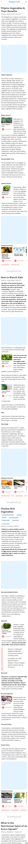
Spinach (19, 515)
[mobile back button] (1, 2)
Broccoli (4, 517)
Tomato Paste (5, 520)
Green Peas (15, 520)
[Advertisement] (14, 59)
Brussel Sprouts (14, 517)
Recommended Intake (8, 515)
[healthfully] (14, 2)
